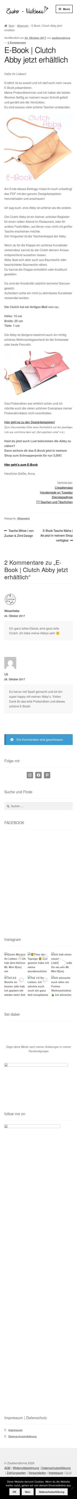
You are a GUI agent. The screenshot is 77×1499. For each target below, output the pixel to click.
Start (11, 25)
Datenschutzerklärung (22, 1436)
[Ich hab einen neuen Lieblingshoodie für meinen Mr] (62, 963)
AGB (7, 1468)
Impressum (15, 1430)
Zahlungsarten (16, 1473)
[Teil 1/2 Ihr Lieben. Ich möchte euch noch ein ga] (38, 986)
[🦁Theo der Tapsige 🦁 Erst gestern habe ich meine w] (38, 963)
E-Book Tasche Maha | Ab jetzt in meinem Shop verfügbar (56, 535)
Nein (27, 1492)
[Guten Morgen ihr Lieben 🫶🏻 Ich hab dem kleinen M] (15, 963)
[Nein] (72, 1488)
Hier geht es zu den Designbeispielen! (29, 422)
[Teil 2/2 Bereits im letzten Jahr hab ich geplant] (15, 986)
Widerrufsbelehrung (26, 1468)
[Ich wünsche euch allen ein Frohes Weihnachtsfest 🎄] (62, 986)
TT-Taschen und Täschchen (54, 502)
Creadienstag (64, 487)
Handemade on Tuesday (56, 492)
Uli (6, 674)
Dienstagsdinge (62, 497)
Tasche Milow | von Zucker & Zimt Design (19, 533)
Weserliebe (11, 611)
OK (14, 1492)
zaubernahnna (61, 38)
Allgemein (23, 25)
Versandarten (37, 1473)
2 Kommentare (17, 42)
